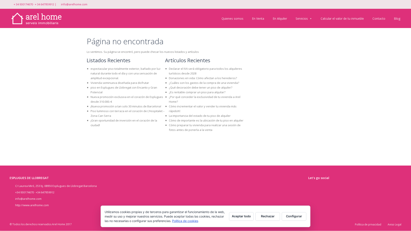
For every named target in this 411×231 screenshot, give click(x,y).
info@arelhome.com (74, 4)
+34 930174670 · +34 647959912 (34, 192)
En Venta (258, 18)
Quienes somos (232, 18)
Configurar (294, 216)
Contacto (378, 18)
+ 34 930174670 (23, 4)
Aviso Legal (394, 224)
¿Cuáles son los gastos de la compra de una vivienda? (204, 83)
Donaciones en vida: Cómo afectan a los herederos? (203, 78)
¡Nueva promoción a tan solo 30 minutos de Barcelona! (126, 106)
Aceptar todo (241, 216)
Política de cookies (185, 221)
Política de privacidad (368, 224)
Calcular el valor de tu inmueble (342, 18)
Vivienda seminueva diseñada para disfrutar (120, 83)
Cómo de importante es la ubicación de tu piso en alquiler (206, 120)
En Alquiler (280, 18)
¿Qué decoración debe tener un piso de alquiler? (200, 87)
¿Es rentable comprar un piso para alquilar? (197, 92)
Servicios (302, 18)
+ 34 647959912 (44, 4)
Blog (397, 18)
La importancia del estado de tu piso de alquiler (200, 116)
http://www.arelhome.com (32, 205)
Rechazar (268, 216)
